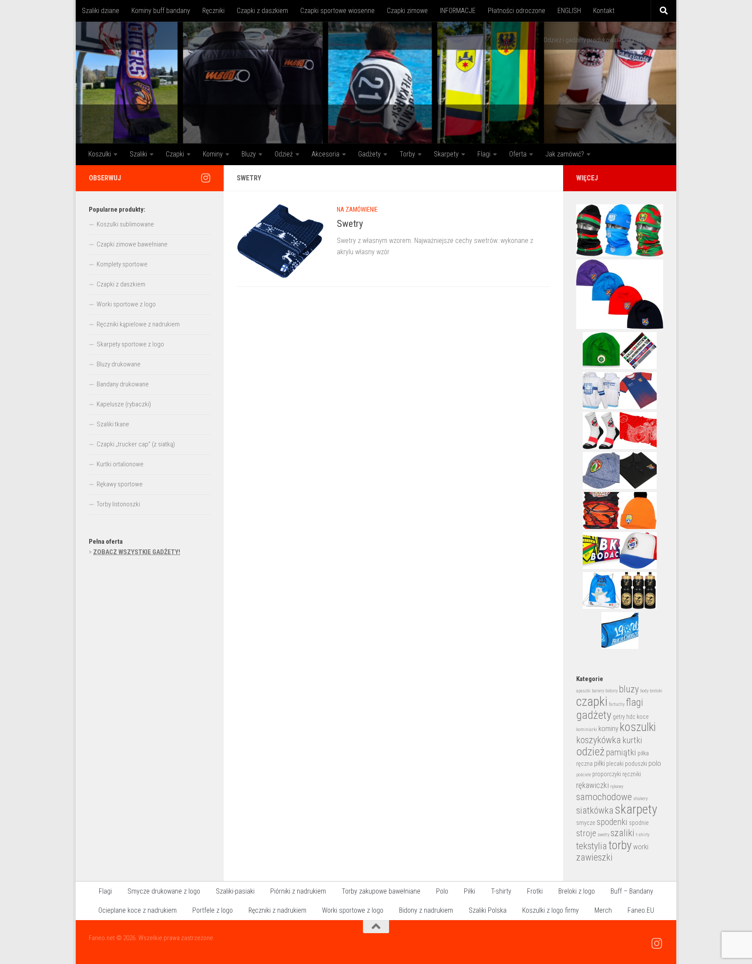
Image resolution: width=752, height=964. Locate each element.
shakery (640, 798)
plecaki (615, 763)
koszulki (638, 727)
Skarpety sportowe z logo (130, 344)
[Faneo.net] (205, 178)
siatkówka (595, 810)
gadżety (593, 714)
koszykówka (598, 740)
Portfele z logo (212, 910)
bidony (611, 691)
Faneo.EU (641, 910)
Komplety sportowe (122, 264)
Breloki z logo (576, 891)
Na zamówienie (357, 209)
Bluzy (249, 154)
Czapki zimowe (407, 11)
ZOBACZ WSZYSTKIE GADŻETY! (136, 552)
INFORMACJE (458, 11)
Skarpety (446, 154)
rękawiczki (592, 785)
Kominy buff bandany (160, 11)
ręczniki (631, 774)
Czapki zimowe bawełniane (132, 244)
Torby (407, 154)
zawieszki (594, 857)
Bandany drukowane (123, 384)
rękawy (616, 786)
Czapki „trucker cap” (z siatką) (136, 444)
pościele (583, 775)
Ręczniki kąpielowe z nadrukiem (138, 324)
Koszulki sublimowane (125, 224)
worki (640, 847)
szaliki (622, 833)
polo (654, 763)
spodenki (612, 822)
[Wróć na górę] (376, 926)
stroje (586, 833)
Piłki (469, 891)
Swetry (350, 223)
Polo (442, 891)
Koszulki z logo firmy (550, 910)
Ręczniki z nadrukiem (277, 910)
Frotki (535, 891)
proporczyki (606, 774)
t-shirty (642, 835)
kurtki (632, 740)
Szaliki (138, 154)
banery (598, 691)
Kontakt (603, 11)
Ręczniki (213, 11)
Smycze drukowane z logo (164, 891)
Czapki (175, 154)
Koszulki (99, 154)
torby (620, 845)
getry (619, 716)
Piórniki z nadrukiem (298, 891)
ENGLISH (569, 11)
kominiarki (586, 729)
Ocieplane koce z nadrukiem (137, 910)
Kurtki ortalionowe (120, 464)
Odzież (284, 154)
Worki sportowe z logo (126, 304)
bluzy (629, 689)
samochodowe (604, 797)
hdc (630, 716)
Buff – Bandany (632, 891)
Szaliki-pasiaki (235, 891)
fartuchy (616, 704)
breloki (656, 691)
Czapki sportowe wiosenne (337, 11)
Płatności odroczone (516, 11)
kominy (608, 729)
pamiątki (621, 752)
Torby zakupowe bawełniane (381, 891)
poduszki (636, 763)
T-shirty (501, 891)
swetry (603, 835)
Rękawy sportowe (120, 484)
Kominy (213, 154)
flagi (634, 702)
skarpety (636, 809)
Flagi (483, 154)
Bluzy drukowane (119, 364)
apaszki (583, 691)
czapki (592, 701)
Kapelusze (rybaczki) (124, 404)
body (644, 691)
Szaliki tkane (113, 424)
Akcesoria (325, 154)
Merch (603, 910)
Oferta (518, 154)
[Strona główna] (376, 82)
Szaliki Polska (488, 910)
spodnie (639, 822)
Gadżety (369, 154)
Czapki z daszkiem (262, 11)
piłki (599, 763)
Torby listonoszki (118, 504)
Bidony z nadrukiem (426, 910)
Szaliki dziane (100, 11)
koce (643, 716)
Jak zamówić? (564, 154)
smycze (585, 822)
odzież (590, 751)
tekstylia (591, 846)
